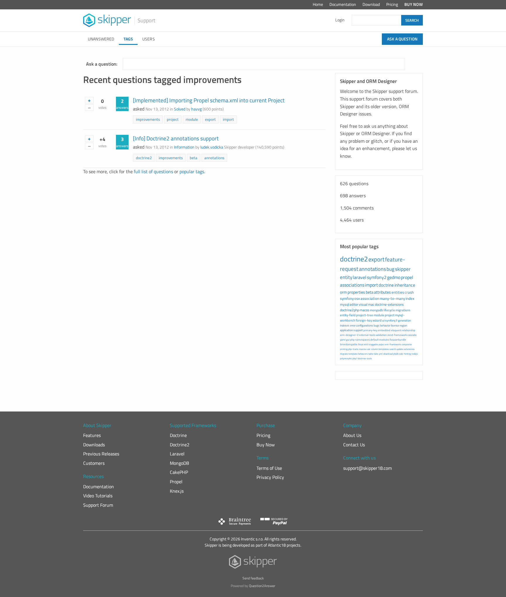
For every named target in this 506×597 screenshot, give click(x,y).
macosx (363, 349)
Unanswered (101, 39)
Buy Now (413, 4)
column (374, 349)
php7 (355, 358)
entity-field (347, 315)
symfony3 (391, 320)
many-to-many (392, 298)
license (395, 325)
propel (407, 277)
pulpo (381, 344)
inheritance (404, 285)
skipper (403, 269)
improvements (148, 119)
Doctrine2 (179, 444)
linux (360, 344)
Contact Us (354, 444)
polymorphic (346, 358)
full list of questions (153, 171)
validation (381, 335)
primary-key (370, 330)
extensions (409, 349)
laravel (359, 277)
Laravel (177, 453)
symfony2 (377, 277)
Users (148, 39)
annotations (214, 158)
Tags (128, 39)
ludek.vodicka (211, 147)
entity (346, 277)
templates (384, 349)
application (346, 330)
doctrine (386, 285)
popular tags (192, 171)
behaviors (363, 354)
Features (92, 435)
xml (366, 344)
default (374, 339)
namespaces (362, 339)
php (352, 339)
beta (193, 158)
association (369, 298)
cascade (412, 335)
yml (381, 354)
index (410, 298)
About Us (352, 435)
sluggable (373, 344)
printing (344, 349)
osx (357, 298)
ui (383, 320)
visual (363, 304)
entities (398, 292)
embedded (384, 330)
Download (371, 4)
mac (371, 304)
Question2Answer (262, 586)
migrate (344, 354)
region (403, 325)
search (392, 349)
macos (364, 310)
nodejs (414, 354)
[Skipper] (253, 563)
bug (390, 269)
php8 (395, 354)
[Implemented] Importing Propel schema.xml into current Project (209, 100)
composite (406, 344)
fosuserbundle (398, 339)
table (370, 354)
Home (318, 4)
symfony (347, 298)
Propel (176, 481)
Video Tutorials (97, 495)
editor (354, 304)
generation (404, 320)
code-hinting (405, 354)
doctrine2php (349, 310)
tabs (376, 354)
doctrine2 (144, 158)
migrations (403, 310)
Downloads (94, 444)
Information (184, 147)
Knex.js (177, 490)
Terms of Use (269, 468)
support (358, 330)
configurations (364, 325)
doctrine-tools (365, 358)
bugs (377, 325)
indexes (344, 325)
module (192, 119)
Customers (94, 463)
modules (384, 339)
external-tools (367, 335)
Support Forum (98, 504)
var (368, 349)
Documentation (342, 4)
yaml (343, 339)
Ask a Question (402, 39)
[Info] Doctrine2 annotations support (176, 138)
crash (409, 292)
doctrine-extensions (389, 304)
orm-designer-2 (349, 335)
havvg (196, 109)
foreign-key (364, 320)
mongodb (376, 310)
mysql (344, 304)
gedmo (393, 277)
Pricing (392, 4)
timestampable (349, 344)
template (353, 354)
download (388, 354)
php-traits (353, 349)
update (399, 349)
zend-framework (397, 335)
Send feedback (253, 578)
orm (343, 292)
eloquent (396, 330)
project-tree (364, 315)
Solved (179, 109)
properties (356, 292)
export (210, 119)
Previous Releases (101, 453)
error (352, 325)
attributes (382, 292)
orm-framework (392, 344)
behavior (385, 325)
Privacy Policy (270, 477)
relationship (408, 330)
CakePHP (179, 472)
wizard (377, 320)
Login (340, 20)
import (228, 119)
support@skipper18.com (367, 468)
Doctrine (178, 435)
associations (352, 284)
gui (348, 339)
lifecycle (389, 310)
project (173, 119)
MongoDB (179, 463)
